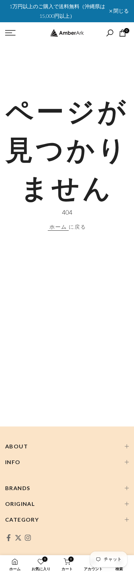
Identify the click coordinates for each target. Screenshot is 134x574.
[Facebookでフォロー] (8, 538)
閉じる (120, 11)
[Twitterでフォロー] (18, 538)
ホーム (58, 227)
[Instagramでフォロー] (27, 538)
